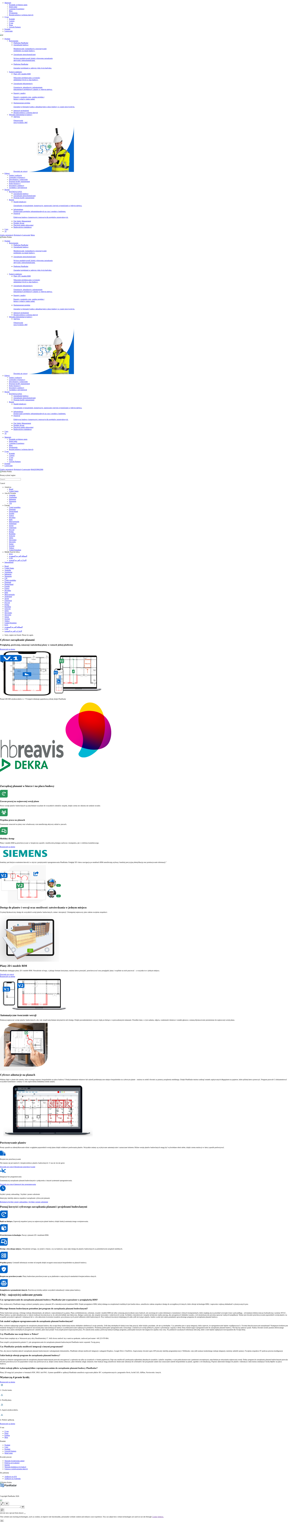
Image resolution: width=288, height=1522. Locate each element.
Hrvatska (12, 517)
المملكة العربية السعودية (18, 556)
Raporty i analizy (29, 96)
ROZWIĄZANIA (15, 192)
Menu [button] (33, 235)
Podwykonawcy (15, 183)
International (8, 562)
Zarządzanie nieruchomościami (33, 57)
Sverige (11, 546)
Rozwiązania (13, 41)
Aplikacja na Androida (12, 1479)
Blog (10, 11)
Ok (2, 1521)
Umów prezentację (6, 235)
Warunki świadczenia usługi (14, 1461)
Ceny (6, 229)
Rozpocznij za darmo (7, 649)
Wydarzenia (13, 13)
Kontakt (12, 19)
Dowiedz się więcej (7, 974)
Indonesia (12, 499)
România (12, 534)
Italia (10, 520)
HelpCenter (13, 7)
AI (5, 231)
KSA (11, 554)
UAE (11, 558)
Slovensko (12, 540)
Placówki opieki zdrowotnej (23, 225)
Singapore (12, 501)
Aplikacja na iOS (10, 1477)
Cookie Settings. (158, 1517)
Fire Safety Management (22, 221)
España (11, 513)
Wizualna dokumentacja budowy (20, 115)
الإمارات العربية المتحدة (17, 560)
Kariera (7, 1435)
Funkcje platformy (15, 72)
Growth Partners (15, 27)
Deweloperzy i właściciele (18, 179)
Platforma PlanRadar (21, 43)
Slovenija (12, 542)
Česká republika (14, 507)
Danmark (12, 509)
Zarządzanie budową (30, 48)
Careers (11, 21)
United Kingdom (15, 550)
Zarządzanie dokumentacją (33, 86)
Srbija (11, 538)
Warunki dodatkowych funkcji (15, 1467)
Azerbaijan (13, 497)
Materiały (7, 3)
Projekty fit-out (19, 223)
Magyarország (14, 522)
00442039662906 (37, 469)
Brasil (11, 489)
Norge (11, 526)
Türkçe (11, 548)
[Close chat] (7, 1503)
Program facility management (19, 181)
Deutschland (13, 511)
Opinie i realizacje (15, 175)
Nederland (12, 524)
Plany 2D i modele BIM (27, 77)
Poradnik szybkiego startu (18, 5)
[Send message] (23, 1507)
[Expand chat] (2, 1503)
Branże (7, 190)
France (11, 515)
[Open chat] (2, 1510)
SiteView (21, 144)
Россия (11, 530)
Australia (12, 495)
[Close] (25, 1513)
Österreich (12, 528)
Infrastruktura (40, 210)
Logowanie (8, 31)
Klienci (7, 173)
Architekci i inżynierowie (18, 188)
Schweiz (12, 536)
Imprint (7, 1465)
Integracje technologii (21, 111)
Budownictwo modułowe (23, 227)
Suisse (11, 544)
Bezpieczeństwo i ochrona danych (21, 15)
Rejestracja (18, 235)
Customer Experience (16, 9)
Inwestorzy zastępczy (16, 186)
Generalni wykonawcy (17, 177)
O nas (6, 17)
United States (13, 491)
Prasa (11, 25)
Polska (11, 532)
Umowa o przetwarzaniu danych (16, 1469)
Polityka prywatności (11, 1463)
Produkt (7, 39)
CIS (10, 503)
